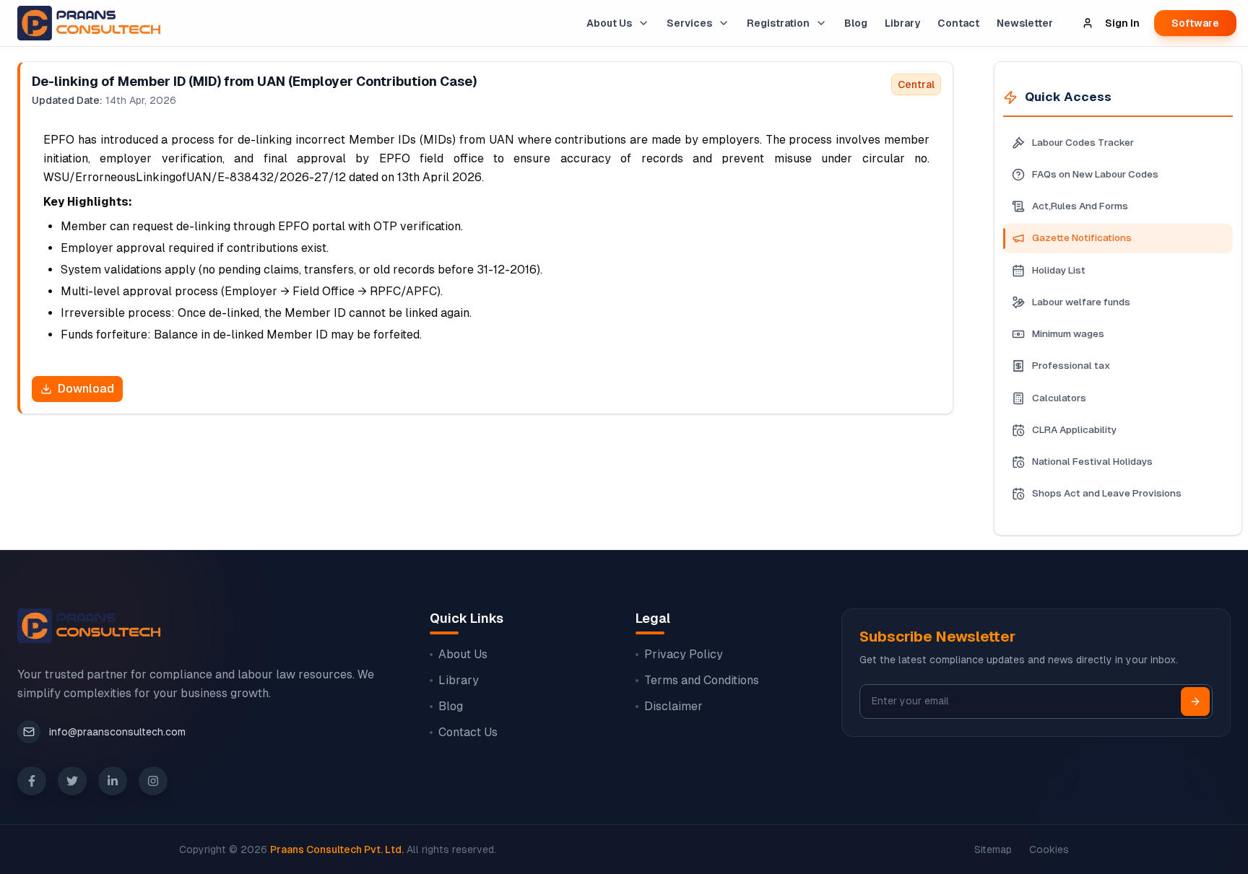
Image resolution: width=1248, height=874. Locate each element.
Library (902, 23)
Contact (958, 23)
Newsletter (1025, 23)
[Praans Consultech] (88, 625)
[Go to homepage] (86, 23)
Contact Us (468, 732)
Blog (855, 23)
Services (689, 23)
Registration (778, 23)
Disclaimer (673, 706)
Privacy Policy (683, 654)
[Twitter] (72, 780)
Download (86, 389)
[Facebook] (31, 780)
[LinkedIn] (112, 780)
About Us (609, 23)
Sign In (1122, 23)
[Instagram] (153, 780)
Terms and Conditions (701, 680)
